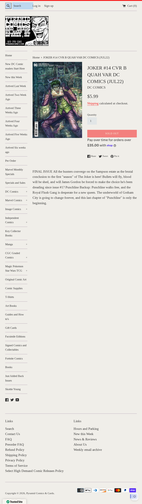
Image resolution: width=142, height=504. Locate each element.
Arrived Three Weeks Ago (13, 110)
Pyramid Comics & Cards (40, 493)
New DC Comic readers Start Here (15, 66)
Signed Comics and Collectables (15, 347)
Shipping (93, 103)
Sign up (49, 5)
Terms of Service (16, 465)
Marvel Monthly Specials (14, 172)
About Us (80, 444)
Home (8, 55)
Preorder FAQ (14, 444)
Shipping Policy (16, 455)
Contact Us (12, 434)
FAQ (8, 439)
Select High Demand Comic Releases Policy (34, 471)
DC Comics (16, 191)
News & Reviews (85, 439)
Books (8, 367)
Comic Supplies (14, 288)
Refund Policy (14, 449)
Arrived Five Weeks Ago (16, 136)
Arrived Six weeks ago (15, 150)
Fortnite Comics (14, 358)
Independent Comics (16, 220)
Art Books (11, 305)
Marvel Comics (16, 200)
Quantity (92, 114)
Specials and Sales (15, 182)
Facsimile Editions (15, 336)
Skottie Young (13, 389)
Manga (16, 244)
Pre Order (10, 160)
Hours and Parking (86, 429)
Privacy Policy (15, 460)
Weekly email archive (88, 449)
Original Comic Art (15, 279)
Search (9, 429)
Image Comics (16, 209)
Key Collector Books (13, 233)
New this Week (13, 77)
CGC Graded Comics (16, 255)
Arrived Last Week (15, 86)
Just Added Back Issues (14, 378)
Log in (37, 5)
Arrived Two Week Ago (15, 97)
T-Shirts (9, 297)
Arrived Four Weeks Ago (12, 123)
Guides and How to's (14, 316)
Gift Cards (11, 327)
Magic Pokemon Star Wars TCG (16, 268)
